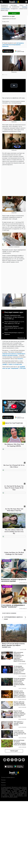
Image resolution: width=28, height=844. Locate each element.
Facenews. (20, 358)
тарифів (4, 364)
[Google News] (15, 759)
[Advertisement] (14, 180)
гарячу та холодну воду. (15, 364)
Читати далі (14, 751)
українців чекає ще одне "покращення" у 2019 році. (14, 367)
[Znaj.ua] (14, 1)
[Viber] (12, 759)
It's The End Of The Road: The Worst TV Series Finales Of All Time (14, 488)
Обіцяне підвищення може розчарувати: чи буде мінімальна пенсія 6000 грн (14, 317)
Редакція (3, 782)
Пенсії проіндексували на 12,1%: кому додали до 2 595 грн (14, 322)
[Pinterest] (23, 759)
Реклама (3, 780)
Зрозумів (14, 13)
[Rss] (4, 759)
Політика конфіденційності (8, 777)
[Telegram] (8, 759)
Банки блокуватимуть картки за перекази (14, 333)
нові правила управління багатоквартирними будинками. (13, 44)
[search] (2, 2)
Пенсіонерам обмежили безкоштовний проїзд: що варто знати (14, 327)
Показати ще (21, 338)
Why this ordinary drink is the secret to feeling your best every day (14, 531)
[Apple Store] (9, 766)
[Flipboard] (19, 759)
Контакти (3, 785)
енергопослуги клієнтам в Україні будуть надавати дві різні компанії (13, 354)
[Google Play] (19, 766)
